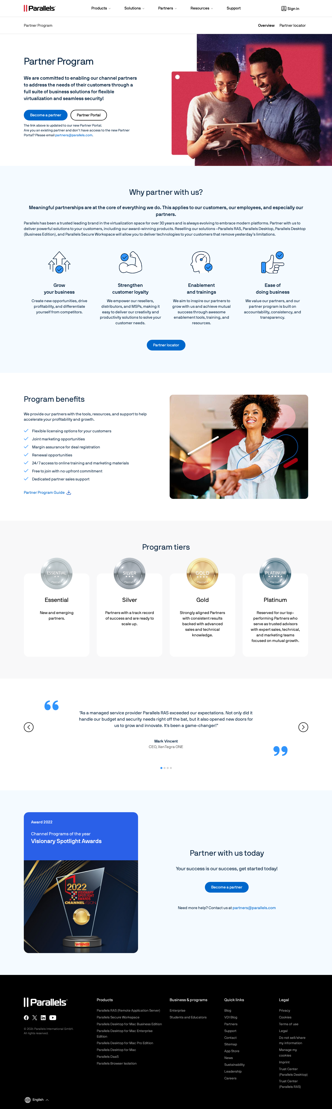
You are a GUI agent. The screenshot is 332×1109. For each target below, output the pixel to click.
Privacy (284, 1010)
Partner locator (293, 25)
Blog (227, 1010)
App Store (231, 1051)
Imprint (284, 1062)
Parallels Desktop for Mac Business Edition (129, 1024)
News (228, 1058)
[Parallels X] (34, 1017)
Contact (230, 1038)
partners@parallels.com (73, 135)
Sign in (293, 9)
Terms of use (288, 1024)
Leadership (233, 1071)
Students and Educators (188, 1017)
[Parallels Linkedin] (43, 1017)
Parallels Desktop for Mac (116, 1050)
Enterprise (177, 1010)
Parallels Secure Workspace (118, 1017)
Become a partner (45, 115)
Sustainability (234, 1064)
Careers (230, 1078)
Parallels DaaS (108, 1056)
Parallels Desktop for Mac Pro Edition (125, 1043)
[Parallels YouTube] (52, 1017)
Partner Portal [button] (89, 115)
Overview (266, 25)
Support (230, 1031)
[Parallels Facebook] (26, 1017)
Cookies (285, 1017)
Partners (230, 1024)
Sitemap (230, 1044)
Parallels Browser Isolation (117, 1063)
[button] (101, 8)
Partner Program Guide (44, 493)
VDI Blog (230, 1017)
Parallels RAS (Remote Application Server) (128, 1010)
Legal (283, 1031)
